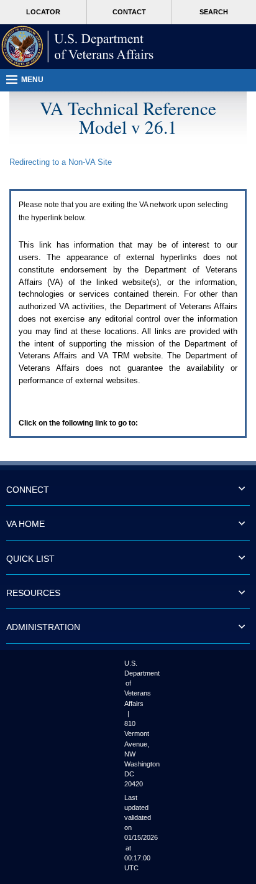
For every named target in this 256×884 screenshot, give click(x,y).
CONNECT (27, 490)
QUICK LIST (30, 559)
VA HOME (25, 524)
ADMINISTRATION (43, 627)
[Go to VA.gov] (77, 46)
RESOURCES (33, 593)
